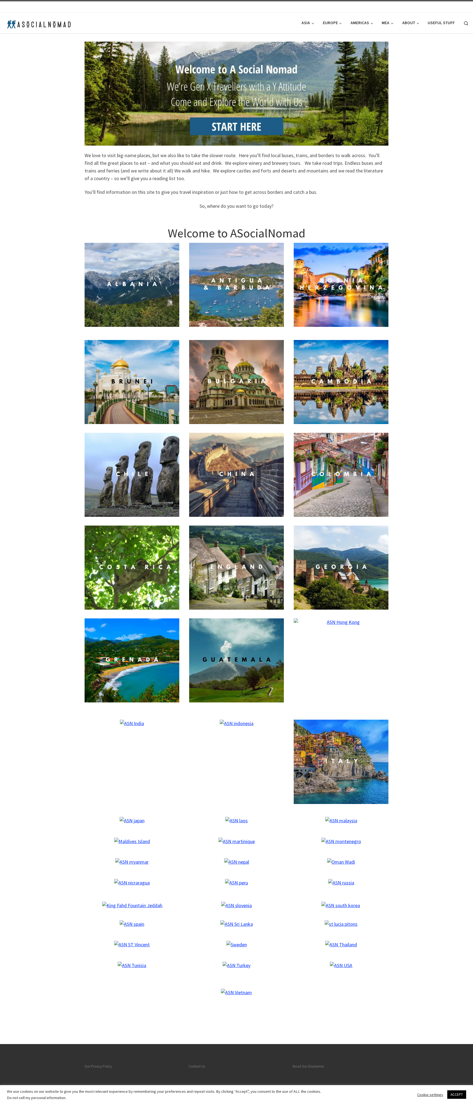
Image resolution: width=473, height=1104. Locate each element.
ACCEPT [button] (457, 1094)
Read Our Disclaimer (308, 1066)
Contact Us (197, 1066)
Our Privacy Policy (98, 1066)
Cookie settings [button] (430, 1094)
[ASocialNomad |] (38, 22)
